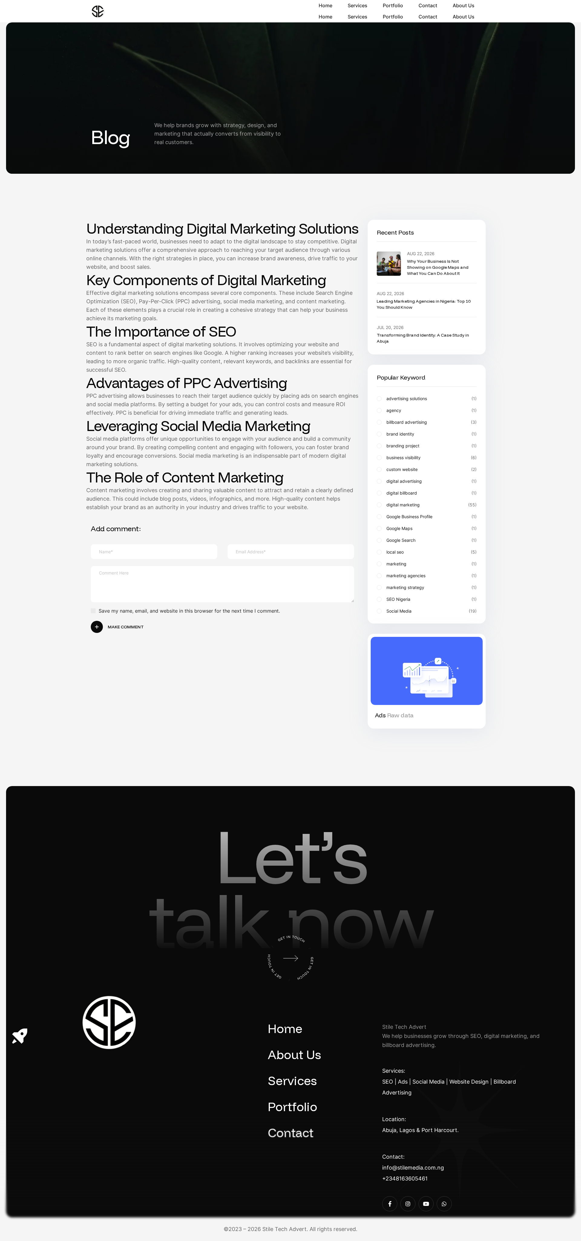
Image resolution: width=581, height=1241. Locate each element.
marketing (431, 564)
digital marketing (431, 505)
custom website (431, 469)
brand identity (431, 434)
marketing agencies (431, 576)
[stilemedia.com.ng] (98, 11)
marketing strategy (431, 587)
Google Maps (431, 528)
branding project (431, 446)
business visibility (431, 458)
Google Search (431, 540)
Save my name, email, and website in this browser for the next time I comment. (189, 611)
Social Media (431, 611)
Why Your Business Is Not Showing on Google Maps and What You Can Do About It (437, 267)
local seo (431, 552)
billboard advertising (431, 422)
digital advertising (431, 481)
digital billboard (431, 493)
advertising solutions (431, 399)
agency (431, 410)
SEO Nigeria (431, 599)
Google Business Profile (431, 517)
